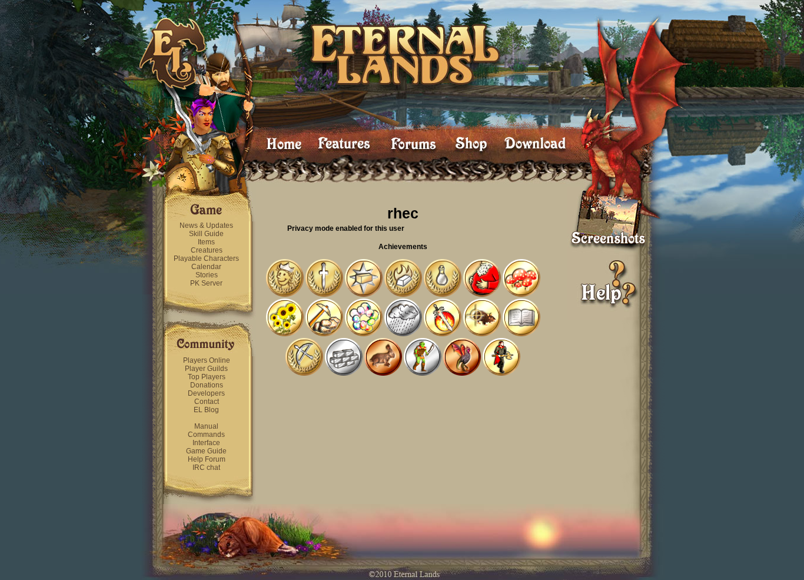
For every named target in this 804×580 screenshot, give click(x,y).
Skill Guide (206, 234)
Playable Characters (206, 258)
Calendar (206, 267)
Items (206, 242)
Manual (206, 426)
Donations (206, 385)
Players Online (206, 360)
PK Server (206, 283)
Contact (206, 401)
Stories (206, 275)
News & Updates (206, 225)
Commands (206, 434)
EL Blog (206, 410)
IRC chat (206, 467)
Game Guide (206, 451)
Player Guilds (206, 368)
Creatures (206, 250)
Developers (206, 393)
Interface (206, 443)
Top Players (206, 377)
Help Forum (206, 459)
